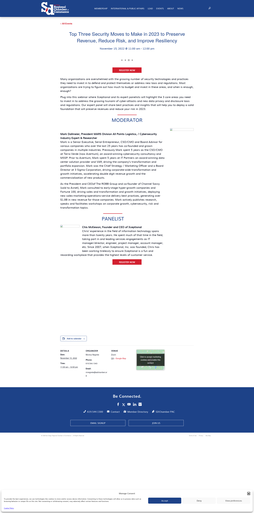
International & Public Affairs (127, 8)
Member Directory (138, 468)
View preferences (233, 500)
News (180, 8)
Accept (164, 500)
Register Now (127, 126)
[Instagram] (140, 461)
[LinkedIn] (134, 461)
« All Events (66, 23)
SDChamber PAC (165, 468)
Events (160, 8)
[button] (248, 493)
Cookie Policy (9, 508)
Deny (199, 500)
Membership (100, 8)
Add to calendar (74, 394)
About (170, 8)
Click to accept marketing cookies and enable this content (150, 416)
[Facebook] (118, 461)
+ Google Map (120, 414)
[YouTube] (129, 461)
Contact (115, 468)
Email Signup (97, 479)
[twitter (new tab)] (124, 460)
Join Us (156, 479)
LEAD (150, 8)
